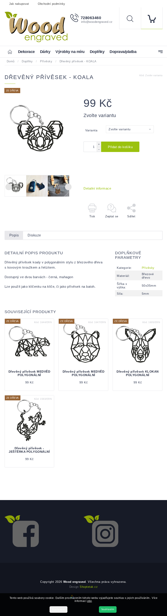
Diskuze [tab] (34, 235)
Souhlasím (107, 609)
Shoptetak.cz (89, 586)
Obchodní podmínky (51, 3)
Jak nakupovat (19, 3)
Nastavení (58, 609)
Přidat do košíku (120, 147)
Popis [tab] (14, 235)
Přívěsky (148, 267)
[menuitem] (26, 52)
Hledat (133, 19)
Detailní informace (97, 188)
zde (89, 601)
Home (11, 52)
